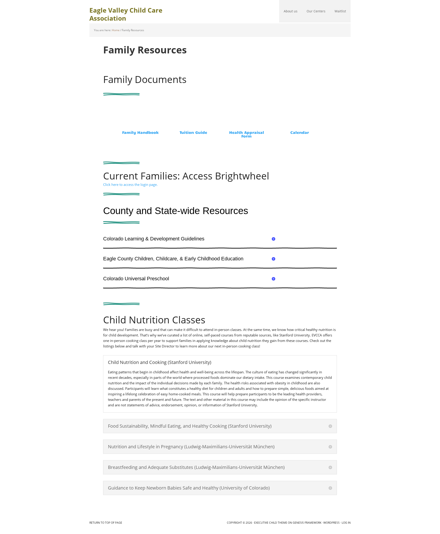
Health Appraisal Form (246, 134)
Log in (346, 523)
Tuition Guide (193, 132)
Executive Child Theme (270, 523)
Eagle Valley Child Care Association (125, 14)
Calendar (299, 132)
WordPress (331, 523)
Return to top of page (105, 523)
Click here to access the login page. (130, 184)
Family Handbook (140, 132)
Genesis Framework (307, 523)
